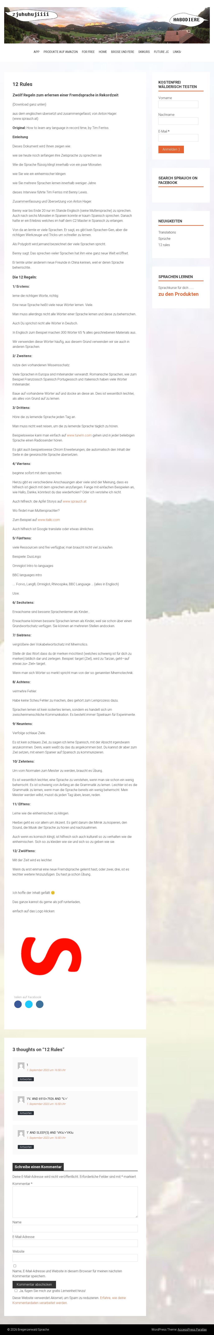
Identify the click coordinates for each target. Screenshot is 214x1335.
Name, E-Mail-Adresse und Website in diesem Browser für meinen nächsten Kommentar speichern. (67, 1273)
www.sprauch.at (74, 501)
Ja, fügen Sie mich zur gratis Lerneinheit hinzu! (52, 1291)
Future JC (161, 52)
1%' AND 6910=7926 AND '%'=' (47, 1099)
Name (17, 1222)
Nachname (166, 115)
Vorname (165, 98)
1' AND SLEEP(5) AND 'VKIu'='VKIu (50, 1133)
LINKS (177, 52)
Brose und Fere (122, 52)
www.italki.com (49, 520)
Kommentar (22, 1184)
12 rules (164, 245)
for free (88, 52)
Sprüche (164, 239)
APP (36, 52)
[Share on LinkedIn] (39, 1007)
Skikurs (144, 52)
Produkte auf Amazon (61, 52)
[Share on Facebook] (18, 1007)
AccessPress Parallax (192, 1329)
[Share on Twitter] (29, 1007)
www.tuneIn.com (79, 435)
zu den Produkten (178, 294)
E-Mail (163, 131)
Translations (167, 232)
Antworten (26, 1079)
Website (18, 1251)
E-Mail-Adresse (23, 1237)
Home (103, 52)
